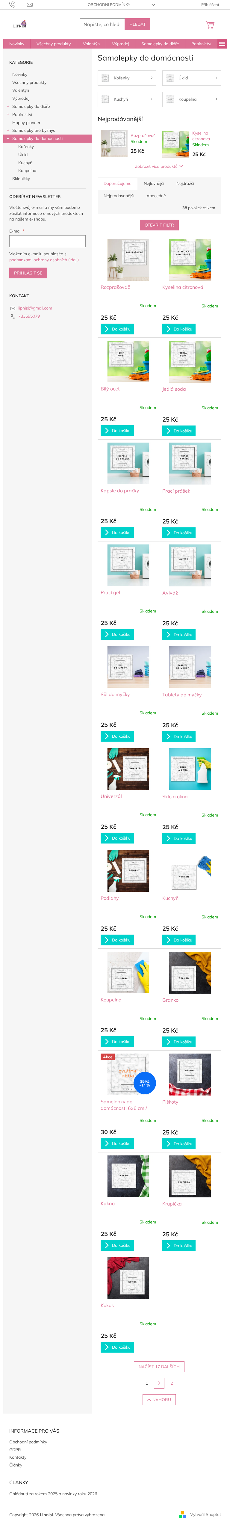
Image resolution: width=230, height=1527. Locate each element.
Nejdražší (185, 183)
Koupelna (27, 170)
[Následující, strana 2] (159, 1383)
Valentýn (20, 90)
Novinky (19, 74)
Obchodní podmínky (109, 4)
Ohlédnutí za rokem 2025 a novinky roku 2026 (53, 1493)
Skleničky (21, 178)
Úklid (23, 154)
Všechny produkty (29, 82)
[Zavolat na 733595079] (18, 4)
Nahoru (161, 1399)
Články (15, 1465)
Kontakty (17, 1457)
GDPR (15, 1449)
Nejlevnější (154, 183)
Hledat (137, 24)
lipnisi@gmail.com (35, 308)
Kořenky (26, 146)
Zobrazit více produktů (156, 166)
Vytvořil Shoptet (205, 1514)
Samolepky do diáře (31, 106)
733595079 (29, 316)
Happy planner (26, 122)
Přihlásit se (28, 273)
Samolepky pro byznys (33, 130)
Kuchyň (25, 162)
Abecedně (156, 195)
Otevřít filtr (159, 225)
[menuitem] (16, 44)
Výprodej (20, 98)
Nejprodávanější (119, 195)
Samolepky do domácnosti (37, 138)
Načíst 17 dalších (159, 1366)
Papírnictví (22, 114)
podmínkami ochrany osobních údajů (44, 259)
